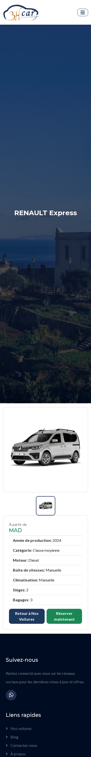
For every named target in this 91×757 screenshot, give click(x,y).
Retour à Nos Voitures (27, 616)
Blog (14, 737)
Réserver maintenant (64, 616)
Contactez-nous (23, 745)
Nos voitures (21, 728)
